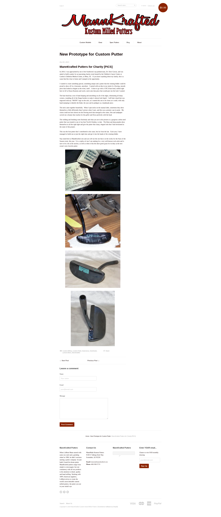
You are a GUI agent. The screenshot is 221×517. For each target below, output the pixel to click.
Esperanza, (86, 351)
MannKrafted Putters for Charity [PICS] (86, 66)
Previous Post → (93, 360)
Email (62, 385)
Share (107, 351)
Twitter (61, 492)
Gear (100, 42)
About (139, 42)
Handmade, (93, 351)
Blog (128, 42)
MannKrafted (76, 352)
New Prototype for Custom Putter (91, 54)
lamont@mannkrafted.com (99, 462)
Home (87, 436)
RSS (67, 492)
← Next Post (64, 360)
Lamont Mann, (67, 352)
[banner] (110, 23)
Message (62, 396)
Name (61, 374)
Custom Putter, (77, 351)
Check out (151, 5)
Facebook (64, 492)
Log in (62, 5)
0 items (143, 5)
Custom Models (85, 42)
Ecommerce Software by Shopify (108, 507)
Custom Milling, (68, 351)
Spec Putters (114, 42)
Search (62, 503)
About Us (69, 503)
